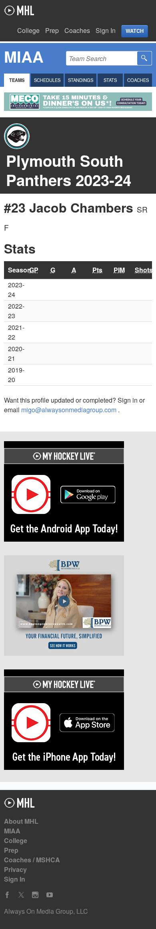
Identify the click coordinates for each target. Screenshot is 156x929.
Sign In (106, 30)
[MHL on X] (21, 895)
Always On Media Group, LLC (46, 911)
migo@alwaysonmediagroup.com (69, 409)
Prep (52, 30)
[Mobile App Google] (78, 493)
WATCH (135, 31)
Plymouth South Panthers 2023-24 (68, 170)
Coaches (77, 30)
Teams (16, 80)
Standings (80, 80)
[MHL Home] (19, 805)
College (28, 30)
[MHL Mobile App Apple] (78, 721)
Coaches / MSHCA (32, 859)
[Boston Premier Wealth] (78, 607)
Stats (110, 80)
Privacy (15, 869)
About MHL (21, 821)
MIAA (12, 830)
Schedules (47, 80)
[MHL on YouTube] (49, 895)
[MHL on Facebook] (7, 895)
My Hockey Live (19, 10)
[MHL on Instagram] (35, 895)
